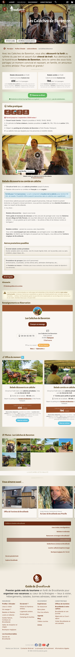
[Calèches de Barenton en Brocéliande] (52, 445)
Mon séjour (21, 2)
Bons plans (41, 609)
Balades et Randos (8, 612)
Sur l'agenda (9, 277)
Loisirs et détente (65, 540)
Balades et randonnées (63, 532)
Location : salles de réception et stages (59, 548)
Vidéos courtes (43, 621)
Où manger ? (6, 609)
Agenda (40, 616)
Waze (31, 348)
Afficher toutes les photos (27, 41)
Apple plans (40, 348)
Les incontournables (9, 634)
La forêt (12, 2)
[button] (55, 2)
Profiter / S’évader (8, 604)
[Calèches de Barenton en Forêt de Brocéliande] (23, 445)
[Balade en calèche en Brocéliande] (38, 445)
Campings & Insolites (27, 617)
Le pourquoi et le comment (44, 648)
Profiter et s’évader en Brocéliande (15, 523)
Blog (39, 618)
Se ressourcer (42, 606)
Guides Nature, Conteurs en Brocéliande (58, 544)
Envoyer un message (37, 324)
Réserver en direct (38, 95)
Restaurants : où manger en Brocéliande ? (58, 536)
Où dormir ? (24, 604)
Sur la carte (48, 340)
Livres (40, 625)
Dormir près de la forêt (11, 556)
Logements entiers (26, 611)
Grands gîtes (24, 614)
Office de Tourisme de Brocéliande (16, 511)
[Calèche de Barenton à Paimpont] (9, 445)
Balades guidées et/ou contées (13, 286)
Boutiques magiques (9, 630)
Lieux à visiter (7, 606)
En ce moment (33, 2)
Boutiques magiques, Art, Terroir (60, 552)
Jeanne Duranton (38, 177)
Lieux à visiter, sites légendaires (61, 527)
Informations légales (62, 648)
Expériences (42, 604)
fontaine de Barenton (25, 398)
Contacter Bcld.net (27, 648)
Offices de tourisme (62, 604)
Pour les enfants (43, 612)
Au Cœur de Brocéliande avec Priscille (53, 514)
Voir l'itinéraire (44, 345)
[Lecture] (37, 155)
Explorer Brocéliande (11, 560)
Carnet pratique (46, 2)
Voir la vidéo (11, 41)
